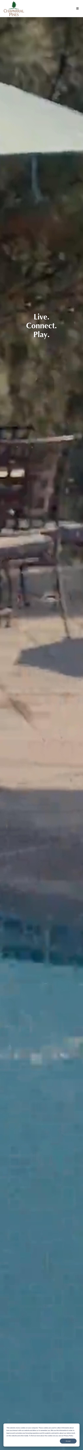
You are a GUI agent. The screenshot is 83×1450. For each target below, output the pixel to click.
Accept (68, 1441)
